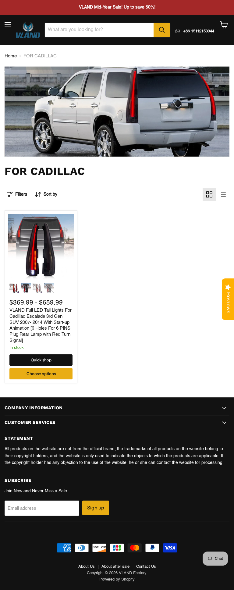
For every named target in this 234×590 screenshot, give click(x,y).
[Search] (162, 30)
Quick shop (41, 359)
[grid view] (209, 194)
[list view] (222, 194)
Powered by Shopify (117, 579)
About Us (86, 567)
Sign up (95, 508)
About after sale (115, 567)
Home (11, 56)
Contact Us (146, 567)
